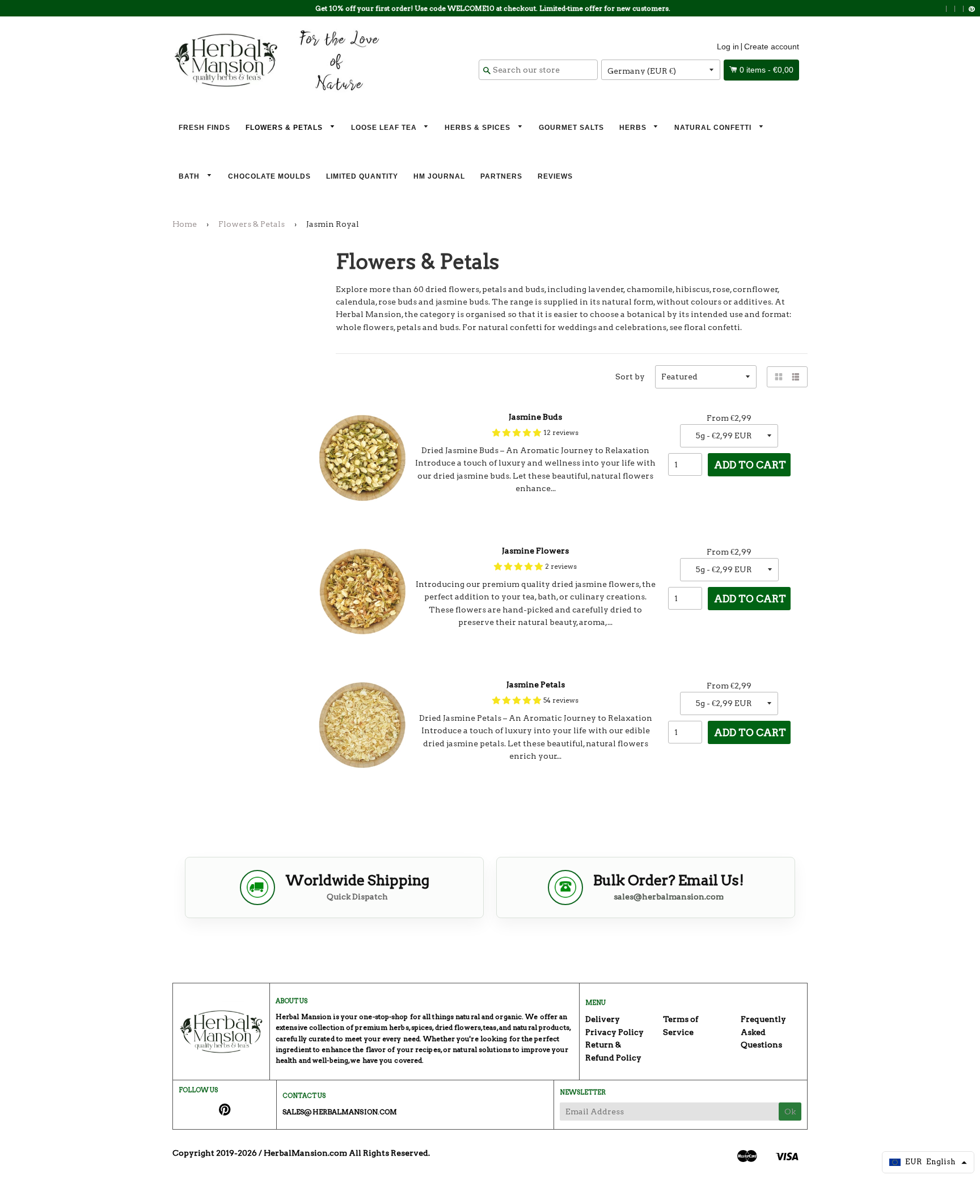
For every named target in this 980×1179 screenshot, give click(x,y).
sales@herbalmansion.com (669, 896)
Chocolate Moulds (269, 176)
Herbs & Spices (479, 128)
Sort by (630, 376)
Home (184, 224)
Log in (728, 46)
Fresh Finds (204, 128)
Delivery (602, 1019)
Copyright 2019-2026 (214, 1152)
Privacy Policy (614, 1032)
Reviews (555, 176)
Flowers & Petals (285, 128)
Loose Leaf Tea (385, 128)
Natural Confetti (714, 128)
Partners (501, 176)
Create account (771, 46)
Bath (190, 176)
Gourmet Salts (571, 128)
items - (766, 69)
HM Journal (439, 176)
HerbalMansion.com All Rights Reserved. (347, 1152)
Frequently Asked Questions (763, 1032)
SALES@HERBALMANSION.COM (339, 1112)
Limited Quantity (362, 176)
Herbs (634, 128)
